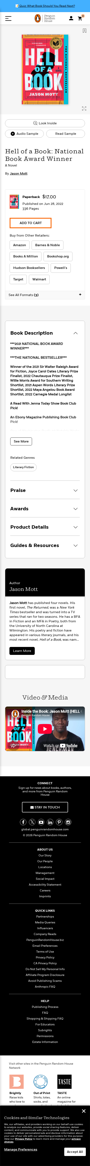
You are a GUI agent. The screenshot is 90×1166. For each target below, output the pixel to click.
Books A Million (25, 256)
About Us (45, 850)
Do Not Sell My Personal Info (45, 969)
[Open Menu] (8, 18)
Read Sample (65, 133)
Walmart (39, 279)
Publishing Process (45, 1007)
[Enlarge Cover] (84, 108)
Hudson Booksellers (29, 268)
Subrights (45, 1030)
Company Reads (45, 934)
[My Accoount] (71, 18)
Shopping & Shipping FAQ (45, 1019)
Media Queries (45, 922)
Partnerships (45, 917)
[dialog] (45, 1136)
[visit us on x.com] (32, 822)
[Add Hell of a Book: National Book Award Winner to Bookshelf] (84, 30)
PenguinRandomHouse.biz (45, 940)
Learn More (23, 651)
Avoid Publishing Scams (45, 981)
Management (45, 873)
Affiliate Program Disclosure (45, 975)
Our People (45, 861)
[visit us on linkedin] (50, 822)
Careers (45, 890)
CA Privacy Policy (45, 963)
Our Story (45, 855)
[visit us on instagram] (68, 822)
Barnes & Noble (47, 245)
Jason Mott (18, 173)
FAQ (45, 1013)
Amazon (19, 245)
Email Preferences (45, 946)
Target (18, 279)
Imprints (45, 896)
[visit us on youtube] (41, 822)
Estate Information (45, 1042)
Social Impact (45, 879)
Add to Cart (31, 223)
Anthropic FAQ (45, 987)
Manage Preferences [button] (20, 1149)
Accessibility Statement (45, 885)
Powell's (60, 268)
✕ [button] (83, 1111)
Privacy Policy (45, 957)
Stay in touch (47, 807)
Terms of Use (45, 952)
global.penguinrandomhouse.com (45, 829)
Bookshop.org (58, 256)
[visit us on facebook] (23, 822)
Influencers (45, 928)
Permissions (45, 1036)
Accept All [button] (75, 1152)
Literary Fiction (23, 467)
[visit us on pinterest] (59, 822)
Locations (45, 867)
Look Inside (47, 123)
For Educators (45, 1024)
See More (21, 441)
